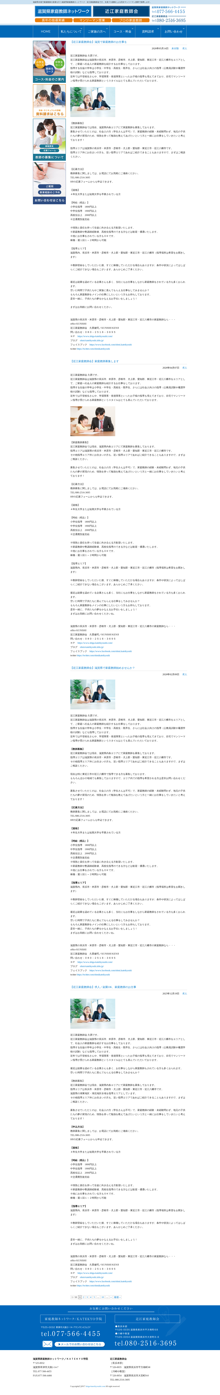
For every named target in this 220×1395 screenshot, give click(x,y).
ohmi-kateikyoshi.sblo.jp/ (92, 340)
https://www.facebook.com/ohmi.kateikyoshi (110, 344)
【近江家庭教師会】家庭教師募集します (94, 361)
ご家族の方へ (97, 31)
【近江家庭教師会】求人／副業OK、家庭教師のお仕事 (103, 987)
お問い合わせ (174, 31)
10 (102, 1297)
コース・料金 (122, 31)
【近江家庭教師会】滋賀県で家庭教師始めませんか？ (102, 667)
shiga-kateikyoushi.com (95, 1386)
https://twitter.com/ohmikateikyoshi (93, 349)
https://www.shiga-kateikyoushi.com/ (95, 336)
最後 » (117, 1297)
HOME (46, 31)
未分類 (175, 48)
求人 (184, 48)
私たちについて (71, 31)
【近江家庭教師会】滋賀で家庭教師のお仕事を (98, 41)
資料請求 (148, 31)
